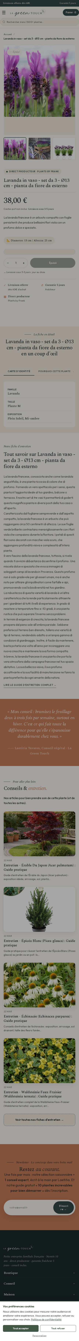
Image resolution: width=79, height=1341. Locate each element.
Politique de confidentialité (46, 1319)
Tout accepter (21, 1328)
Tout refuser (58, 1328)
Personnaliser (40, 1335)
